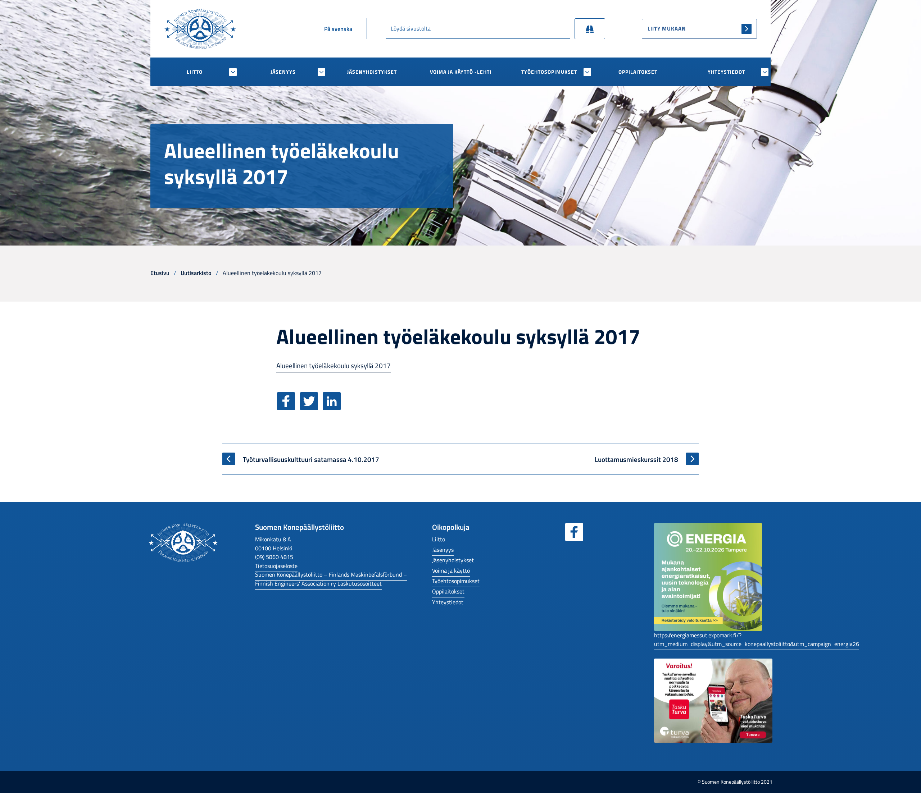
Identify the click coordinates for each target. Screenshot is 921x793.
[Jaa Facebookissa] (287, 407)
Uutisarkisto (196, 272)
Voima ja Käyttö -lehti (460, 71)
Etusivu (159, 272)
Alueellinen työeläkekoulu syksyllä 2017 (333, 366)
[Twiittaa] (310, 407)
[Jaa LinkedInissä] (333, 407)
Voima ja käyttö (451, 570)
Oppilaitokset (637, 71)
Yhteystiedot (726, 71)
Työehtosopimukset (549, 71)
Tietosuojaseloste (276, 565)
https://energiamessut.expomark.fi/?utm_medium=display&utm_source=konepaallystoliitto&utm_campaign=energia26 (756, 639)
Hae (590, 28)
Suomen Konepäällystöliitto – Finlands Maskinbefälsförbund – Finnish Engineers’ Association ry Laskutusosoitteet (331, 579)
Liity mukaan (667, 28)
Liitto (195, 71)
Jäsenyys (283, 71)
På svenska (338, 28)
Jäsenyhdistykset (372, 71)
